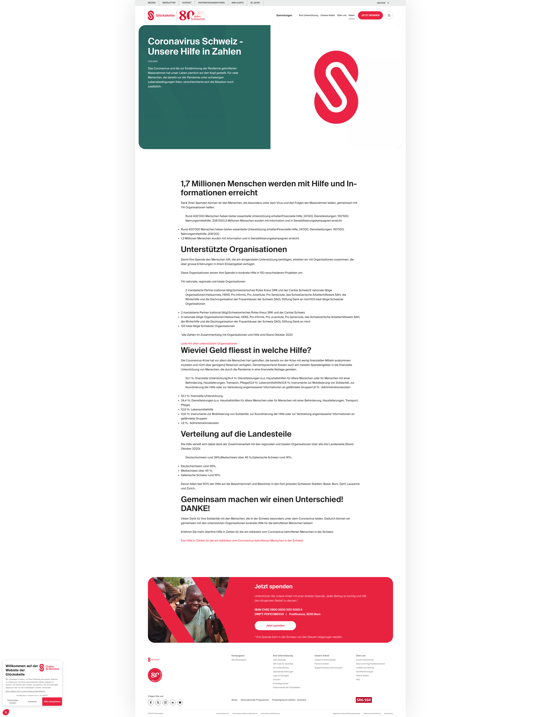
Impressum (388, 713)
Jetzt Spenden (370, 15)
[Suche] (389, 15)
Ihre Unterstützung (308, 15)
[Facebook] (151, 702)
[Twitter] (158, 702)
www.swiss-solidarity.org (270, 713)
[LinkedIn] (173, 702)
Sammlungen (284, 15)
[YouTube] (180, 702)
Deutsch (381, 3)
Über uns (341, 15)
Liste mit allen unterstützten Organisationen (209, 343)
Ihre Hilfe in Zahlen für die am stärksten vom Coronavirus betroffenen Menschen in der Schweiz (242, 541)
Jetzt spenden (275, 625)
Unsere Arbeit (328, 15)
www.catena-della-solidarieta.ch (244, 713)
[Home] (177, 15)
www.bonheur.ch (223, 713)
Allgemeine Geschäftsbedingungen (346, 713)
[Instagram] (165, 702)
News (351, 15)
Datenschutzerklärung (372, 713)
